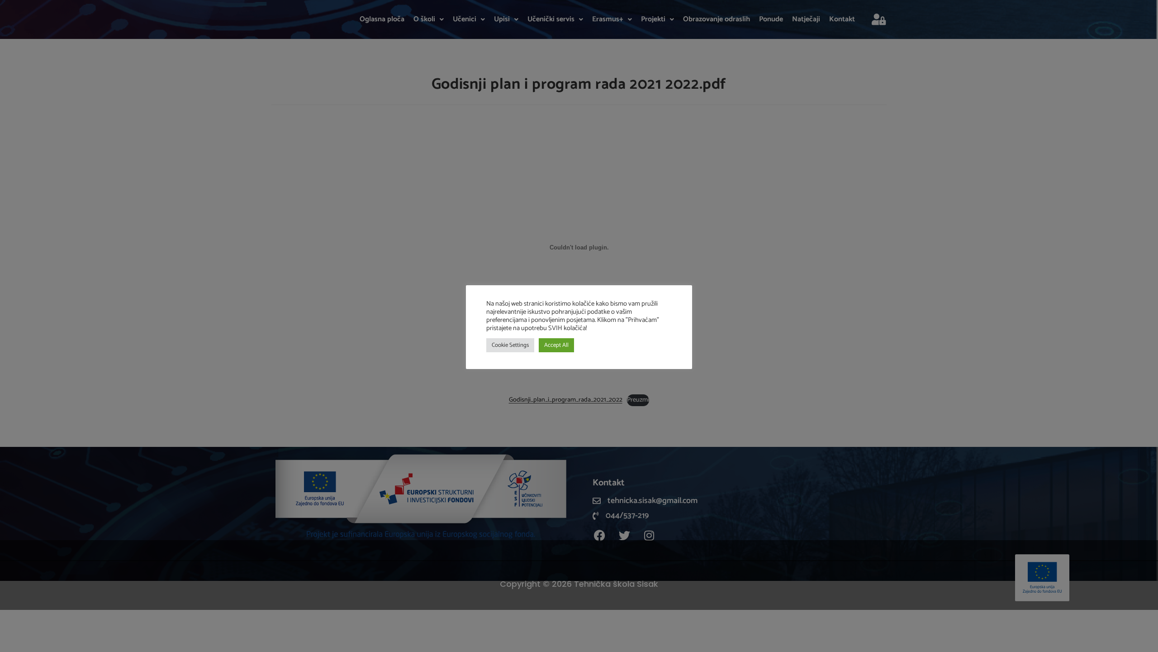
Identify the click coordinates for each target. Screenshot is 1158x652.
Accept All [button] (556, 345)
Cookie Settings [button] (510, 345)
